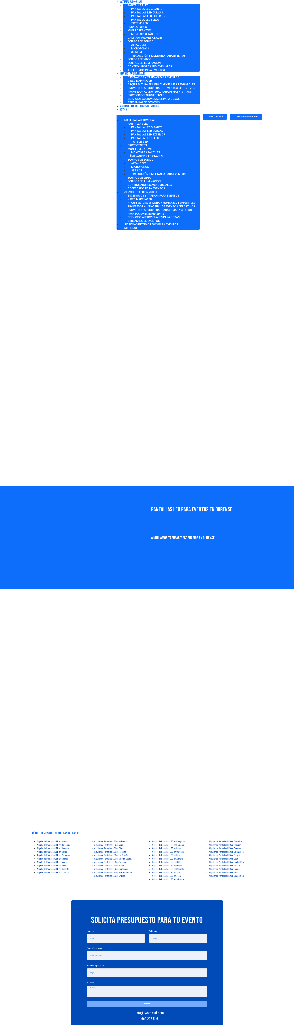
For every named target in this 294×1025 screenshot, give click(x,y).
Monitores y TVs (140, 30)
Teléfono (153, 931)
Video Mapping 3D (140, 80)
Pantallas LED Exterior (148, 16)
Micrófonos (140, 48)
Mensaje (90, 982)
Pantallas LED (138, 5)
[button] (158, 116)
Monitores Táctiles (145, 34)
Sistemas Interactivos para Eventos (139, 106)
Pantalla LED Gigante (146, 8)
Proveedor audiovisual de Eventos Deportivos (161, 88)
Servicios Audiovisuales (132, 73)
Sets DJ (136, 52)
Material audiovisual (139, 120)
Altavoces (139, 44)
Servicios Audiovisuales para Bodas (154, 98)
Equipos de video (139, 59)
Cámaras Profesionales (145, 37)
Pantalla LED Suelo (145, 19)
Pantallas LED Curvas (147, 12)
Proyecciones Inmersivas (146, 95)
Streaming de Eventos (144, 220)
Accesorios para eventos (146, 70)
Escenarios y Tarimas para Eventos (153, 77)
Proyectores (137, 26)
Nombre (90, 931)
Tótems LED (139, 23)
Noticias (124, 109)
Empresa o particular (96, 965)
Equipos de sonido (140, 41)
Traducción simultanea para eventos (158, 55)
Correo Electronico (95, 948)
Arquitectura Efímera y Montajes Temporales (161, 84)
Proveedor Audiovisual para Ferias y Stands (160, 91)
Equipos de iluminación (144, 62)
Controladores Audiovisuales (150, 66)
